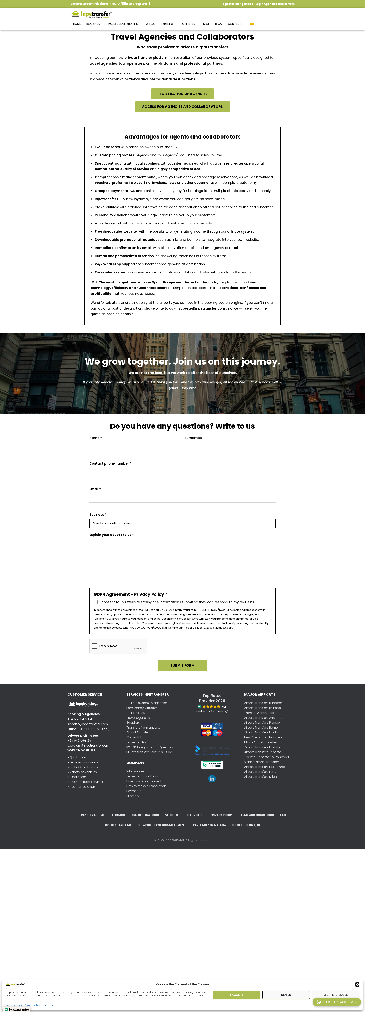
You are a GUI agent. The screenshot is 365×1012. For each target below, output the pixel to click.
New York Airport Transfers (263, 737)
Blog (218, 24)
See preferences (335, 995)
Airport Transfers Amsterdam (265, 718)
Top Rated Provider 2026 (212, 698)
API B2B (150, 24)
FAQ (283, 815)
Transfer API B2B (91, 815)
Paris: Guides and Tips (123, 24)
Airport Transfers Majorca (262, 747)
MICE (206, 24)
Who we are (135, 771)
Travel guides (136, 742)
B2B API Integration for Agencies (149, 747)
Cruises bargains (118, 825)
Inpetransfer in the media (145, 781)
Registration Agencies (237, 4)
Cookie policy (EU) (246, 825)
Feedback (118, 815)
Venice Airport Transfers (261, 762)
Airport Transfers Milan (260, 776)
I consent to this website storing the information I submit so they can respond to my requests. (177, 602)
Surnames (193, 438)
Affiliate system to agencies (146, 703)
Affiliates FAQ (135, 713)
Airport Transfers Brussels (262, 708)
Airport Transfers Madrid (261, 732)
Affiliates (189, 24)
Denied (286, 995)
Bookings (93, 24)
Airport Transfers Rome (261, 727)
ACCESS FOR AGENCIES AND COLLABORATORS (182, 106)
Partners (167, 24)
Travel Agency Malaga (208, 825)
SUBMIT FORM (182, 665)
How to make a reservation (146, 786)
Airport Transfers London (262, 772)
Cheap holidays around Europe (161, 825)
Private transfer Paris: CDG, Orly (149, 752)
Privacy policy (221, 815)
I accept (236, 995)
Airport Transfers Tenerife (262, 752)
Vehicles (171, 815)
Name (95, 438)
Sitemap (132, 796)
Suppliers (133, 722)
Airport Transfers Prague (262, 722)
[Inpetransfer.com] (91, 14)
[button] (357, 984)
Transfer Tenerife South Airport (266, 757)
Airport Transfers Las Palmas (265, 767)
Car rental (133, 737)
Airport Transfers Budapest (264, 703)
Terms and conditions (142, 776)
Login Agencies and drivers (275, 4)
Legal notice (49, 1005)
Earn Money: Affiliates (142, 708)
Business (98, 514)
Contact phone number (110, 463)
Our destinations (145, 815)
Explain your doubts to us (111, 535)
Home (77, 24)
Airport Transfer (137, 732)
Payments (133, 791)
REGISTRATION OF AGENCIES (182, 93)
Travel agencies (138, 718)
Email (95, 489)
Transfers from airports (143, 727)
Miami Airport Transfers (261, 742)
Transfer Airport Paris (259, 713)
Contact (235, 24)
